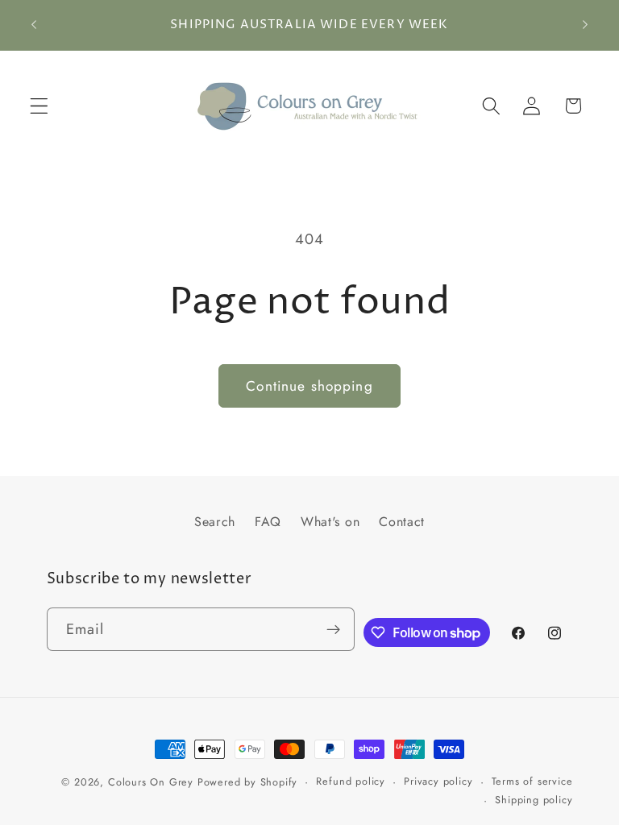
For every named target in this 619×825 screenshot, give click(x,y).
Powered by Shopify (247, 782)
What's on (330, 521)
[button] (39, 105)
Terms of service (532, 781)
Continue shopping (309, 386)
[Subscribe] (333, 629)
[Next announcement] (585, 25)
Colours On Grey (150, 782)
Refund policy (350, 781)
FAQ (268, 521)
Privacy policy (438, 781)
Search (214, 521)
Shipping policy (533, 799)
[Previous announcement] (34, 25)
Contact (402, 521)
